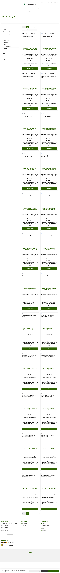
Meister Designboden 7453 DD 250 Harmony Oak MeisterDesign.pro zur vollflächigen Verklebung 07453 (49, 329)
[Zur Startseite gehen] (30, 4)
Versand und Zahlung (45, 525)
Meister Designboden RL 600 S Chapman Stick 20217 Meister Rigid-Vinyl (49, 249)
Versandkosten (27, 565)
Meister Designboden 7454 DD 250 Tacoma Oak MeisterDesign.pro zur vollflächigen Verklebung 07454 (49, 409)
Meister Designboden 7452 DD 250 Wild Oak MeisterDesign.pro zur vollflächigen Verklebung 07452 (49, 449)
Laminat (5, 48)
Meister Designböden (8, 36)
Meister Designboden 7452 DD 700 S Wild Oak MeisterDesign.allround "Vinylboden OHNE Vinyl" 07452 (49, 169)
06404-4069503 (5, 525)
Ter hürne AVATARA (7, 38)
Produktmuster (24, 525)
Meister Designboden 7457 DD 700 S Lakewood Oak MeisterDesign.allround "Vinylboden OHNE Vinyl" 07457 (30, 89)
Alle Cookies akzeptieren (53, 571)
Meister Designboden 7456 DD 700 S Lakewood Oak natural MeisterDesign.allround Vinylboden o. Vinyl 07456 (49, 89)
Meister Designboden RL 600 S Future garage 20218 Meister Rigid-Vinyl (30, 289)
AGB (43, 528)
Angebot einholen (25, 523)
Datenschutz (44, 526)
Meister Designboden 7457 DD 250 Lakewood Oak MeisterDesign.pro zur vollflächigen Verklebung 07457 (30, 369)
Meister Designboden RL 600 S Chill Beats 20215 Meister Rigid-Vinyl (49, 209)
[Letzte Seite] (39, 27)
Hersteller (5, 57)
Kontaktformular (10, 534)
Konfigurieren (44, 571)
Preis (4, 59)
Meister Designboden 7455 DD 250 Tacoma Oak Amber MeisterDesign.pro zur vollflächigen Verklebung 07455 (30, 449)
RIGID (5, 44)
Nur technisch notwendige (35, 571)
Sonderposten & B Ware (8, 31)
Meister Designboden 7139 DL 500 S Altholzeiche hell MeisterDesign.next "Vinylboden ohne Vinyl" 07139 (30, 489)
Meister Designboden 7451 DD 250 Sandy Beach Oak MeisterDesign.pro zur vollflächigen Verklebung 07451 (30, 409)
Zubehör (5, 53)
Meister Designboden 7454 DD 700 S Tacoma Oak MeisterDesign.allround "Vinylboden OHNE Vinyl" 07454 (49, 129)
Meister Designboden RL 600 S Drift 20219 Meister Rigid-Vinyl (49, 289)
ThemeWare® (39, 566)
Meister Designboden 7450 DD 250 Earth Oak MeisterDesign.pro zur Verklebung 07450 (30, 329)
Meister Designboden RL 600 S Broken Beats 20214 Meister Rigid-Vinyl (30, 209)
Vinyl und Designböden (8, 34)
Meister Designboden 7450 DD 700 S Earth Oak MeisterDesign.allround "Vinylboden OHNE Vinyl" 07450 (30, 49)
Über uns (43, 523)
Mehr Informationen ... (8, 571)
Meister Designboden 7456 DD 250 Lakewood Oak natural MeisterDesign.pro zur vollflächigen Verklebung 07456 (49, 369)
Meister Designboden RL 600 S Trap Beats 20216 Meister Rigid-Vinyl (30, 249)
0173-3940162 (4, 527)
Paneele (4, 50)
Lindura (4, 29)
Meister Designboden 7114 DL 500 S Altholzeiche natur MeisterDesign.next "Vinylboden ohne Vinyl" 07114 (49, 489)
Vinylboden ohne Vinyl (7, 46)
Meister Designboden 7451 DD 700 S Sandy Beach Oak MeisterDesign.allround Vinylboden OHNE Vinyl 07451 (30, 129)
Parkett (4, 27)
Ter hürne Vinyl (6, 40)
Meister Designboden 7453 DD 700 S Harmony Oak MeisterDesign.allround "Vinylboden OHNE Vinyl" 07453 (49, 49)
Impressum (44, 530)
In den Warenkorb (30, 68)
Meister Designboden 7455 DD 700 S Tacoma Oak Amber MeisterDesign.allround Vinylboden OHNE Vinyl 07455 (30, 169)
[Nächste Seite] (37, 27)
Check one (6, 42)
